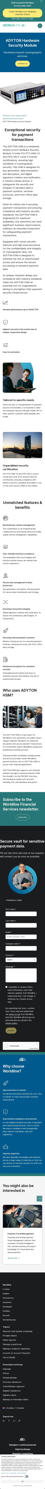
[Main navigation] (40, 25)
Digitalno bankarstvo (12, 1391)
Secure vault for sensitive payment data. (22, 843)
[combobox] (21, 960)
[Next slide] (39, 1199)
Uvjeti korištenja (22, 1449)
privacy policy (11, 1023)
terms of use (14, 1014)
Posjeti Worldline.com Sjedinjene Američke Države (22, 13)
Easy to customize (11, 352)
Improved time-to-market (14, 1090)
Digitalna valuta (9, 1395)
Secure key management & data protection (17, 584)
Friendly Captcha (34, 1048)
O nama (6, 1289)
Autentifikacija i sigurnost (13, 1386)
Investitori (7, 1302)
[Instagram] (19, 1421)
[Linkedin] (4, 1421)
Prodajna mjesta (10, 1336)
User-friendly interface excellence (18, 554)
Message (10, 967)
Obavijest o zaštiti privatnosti (22, 1445)
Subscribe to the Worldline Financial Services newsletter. (21, 804)
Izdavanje (7, 1369)
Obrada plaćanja (10, 1378)
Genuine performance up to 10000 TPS (20, 309)
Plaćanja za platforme (12, 1344)
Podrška (6, 1311)
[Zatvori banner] (42, 2)
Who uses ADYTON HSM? (20, 692)
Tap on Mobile (9, 1357)
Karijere (6, 1294)
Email (9, 932)
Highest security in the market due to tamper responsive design (20, 330)
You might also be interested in (18, 1188)
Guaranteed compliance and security (20, 1119)
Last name (11, 921)
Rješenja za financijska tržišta (15, 1399)
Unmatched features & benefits (22, 505)
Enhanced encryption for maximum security (19, 668)
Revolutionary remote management (19, 525)
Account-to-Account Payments (16, 1353)
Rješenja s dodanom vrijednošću (16, 1349)
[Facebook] (9, 1421)
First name (11, 909)
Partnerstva (8, 1298)
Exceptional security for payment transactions (22, 135)
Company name (13, 944)
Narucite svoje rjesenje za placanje (17, 1331)
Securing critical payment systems (18, 638)
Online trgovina (9, 1340)
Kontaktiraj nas (9, 1320)
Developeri (7, 1307)
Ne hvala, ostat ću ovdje (22, 19)
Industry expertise (11, 1153)
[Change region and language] (25, 1408)
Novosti (6, 1315)
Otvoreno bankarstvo (12, 1382)
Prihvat (6, 1373)
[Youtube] (14, 1421)
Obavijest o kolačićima (22, 1454)
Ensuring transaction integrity (16, 609)
